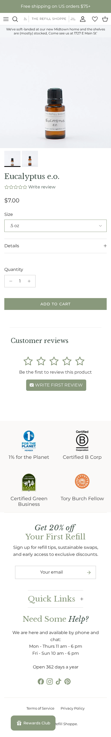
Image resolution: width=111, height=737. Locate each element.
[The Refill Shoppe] (49, 19)
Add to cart (55, 304)
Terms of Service (40, 708)
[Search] (18, 19)
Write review (42, 186)
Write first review (58, 385)
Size (8, 214)
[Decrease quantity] (9, 281)
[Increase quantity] (30, 281)
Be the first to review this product (55, 372)
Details (11, 245)
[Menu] (6, 19)
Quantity (13, 269)
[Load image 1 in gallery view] (55, 92)
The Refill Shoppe (61, 724)
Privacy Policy (73, 708)
